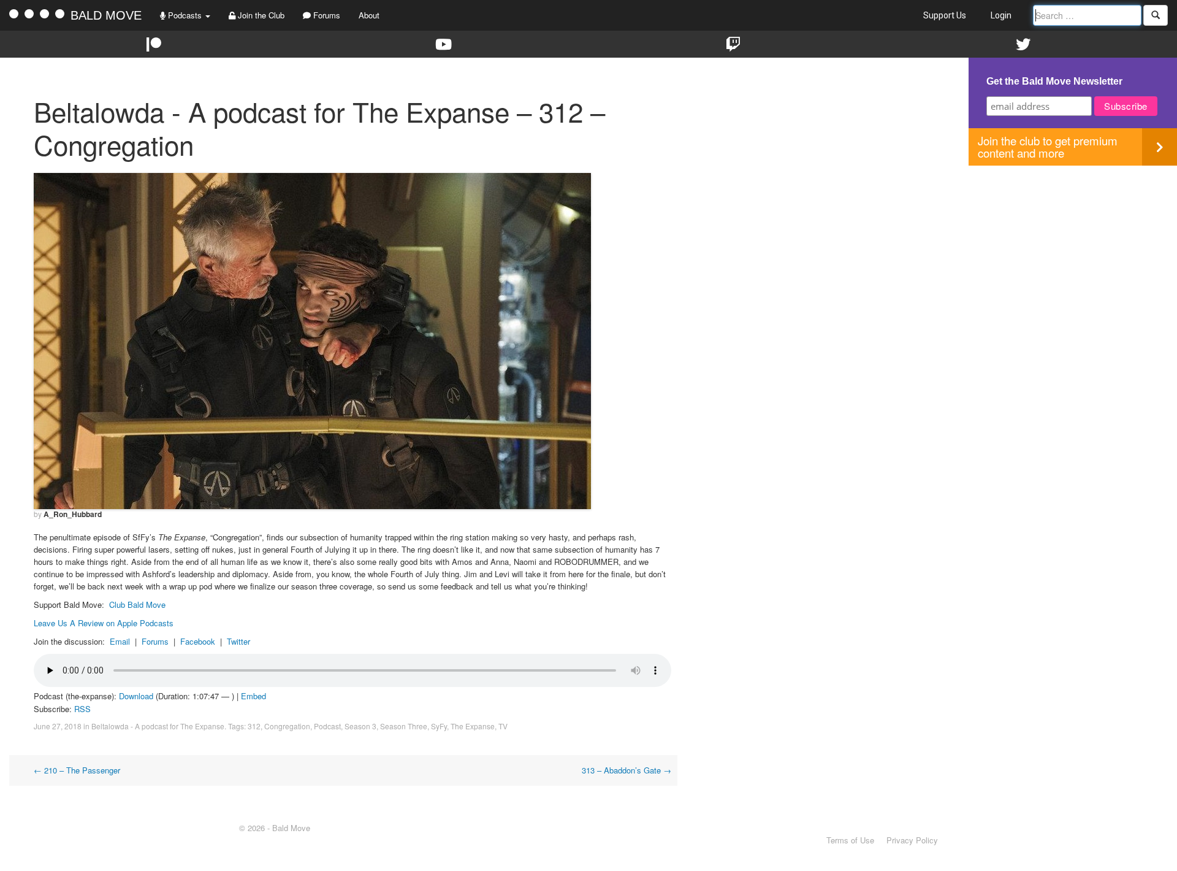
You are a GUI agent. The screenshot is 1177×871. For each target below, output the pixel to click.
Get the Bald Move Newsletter (1054, 81)
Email (120, 641)
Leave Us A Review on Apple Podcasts (103, 623)
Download (136, 696)
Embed (253, 696)
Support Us (944, 15)
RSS (82, 709)
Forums (325, 15)
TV (503, 726)
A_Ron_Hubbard (73, 514)
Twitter (238, 641)
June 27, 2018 (58, 726)
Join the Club (259, 15)
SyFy (439, 726)
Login (1001, 15)
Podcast (327, 726)
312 (254, 726)
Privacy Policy (912, 840)
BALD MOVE (106, 15)
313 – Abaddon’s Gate (626, 770)
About (369, 15)
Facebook (197, 641)
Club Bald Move (137, 604)
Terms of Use (850, 840)
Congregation (287, 726)
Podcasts (185, 15)
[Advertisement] (1073, 251)
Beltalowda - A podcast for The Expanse (157, 726)
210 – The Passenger (77, 770)
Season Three (403, 726)
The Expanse (473, 726)
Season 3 (360, 726)
